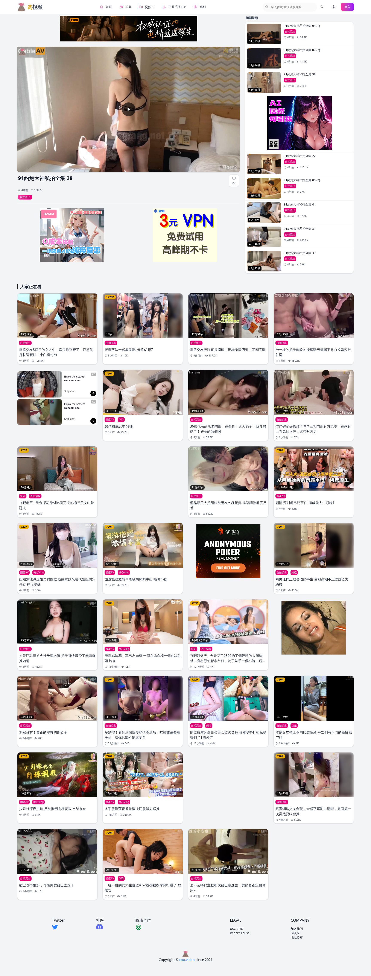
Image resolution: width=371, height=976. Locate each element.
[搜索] (322, 7)
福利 (203, 7)
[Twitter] (58, 927)
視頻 (147, 7)
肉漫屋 (295, 933)
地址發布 (297, 937)
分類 (129, 7)
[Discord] (100, 926)
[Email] (143, 927)
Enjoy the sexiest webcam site (75, 378)
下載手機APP (177, 7)
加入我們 (297, 929)
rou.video (187, 959)
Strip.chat (69, 391)
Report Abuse (239, 933)
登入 (347, 7)
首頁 (109, 7)
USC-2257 (237, 929)
